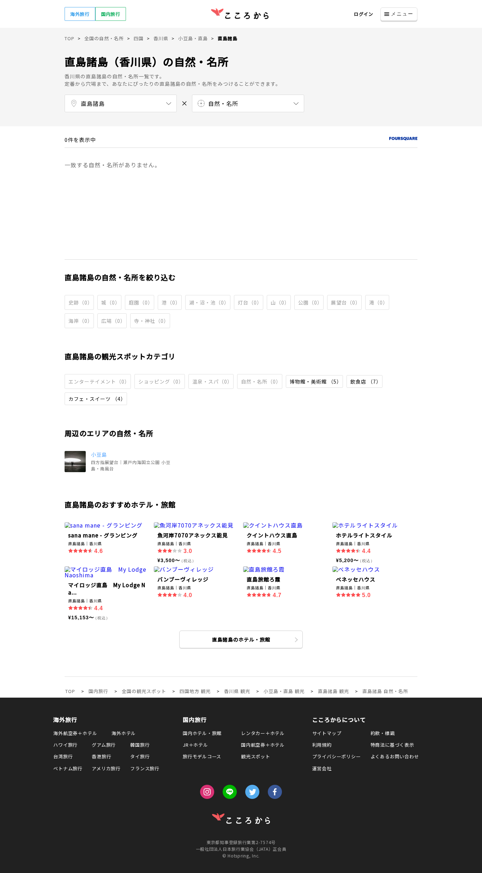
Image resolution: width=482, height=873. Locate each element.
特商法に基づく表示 (392, 744)
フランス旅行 (144, 768)
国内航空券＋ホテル (263, 744)
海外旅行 (80, 14)
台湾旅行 (63, 756)
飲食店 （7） (365, 381)
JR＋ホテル (195, 744)
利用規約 (322, 744)
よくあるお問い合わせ (394, 756)
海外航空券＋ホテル (75, 733)
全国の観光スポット (144, 691)
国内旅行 (110, 14)
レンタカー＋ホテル (263, 733)
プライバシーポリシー (336, 756)
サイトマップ (327, 733)
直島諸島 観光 (333, 691)
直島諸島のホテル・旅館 (241, 639)
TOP (70, 691)
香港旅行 (101, 756)
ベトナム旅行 (68, 768)
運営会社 (322, 768)
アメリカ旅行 (106, 768)
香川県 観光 (237, 691)
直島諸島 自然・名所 (385, 691)
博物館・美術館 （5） (316, 381)
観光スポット (255, 756)
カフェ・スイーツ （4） (97, 398)
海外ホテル (124, 733)
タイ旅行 (140, 756)
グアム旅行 (104, 744)
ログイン (363, 14)
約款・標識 (382, 733)
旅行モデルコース (202, 756)
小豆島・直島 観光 (284, 691)
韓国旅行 (140, 744)
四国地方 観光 (195, 691)
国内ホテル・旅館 (202, 733)
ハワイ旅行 (65, 744)
